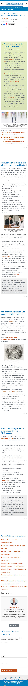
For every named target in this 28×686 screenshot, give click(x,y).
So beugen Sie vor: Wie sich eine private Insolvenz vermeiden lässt (13, 134)
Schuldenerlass (6, 480)
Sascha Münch (5, 18)
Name (3, 656)
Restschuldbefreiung (7, 438)
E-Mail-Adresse (5, 663)
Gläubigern (17, 274)
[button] (1, 24)
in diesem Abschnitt (15, 81)
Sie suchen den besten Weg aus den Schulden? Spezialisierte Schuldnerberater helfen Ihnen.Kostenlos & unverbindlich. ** (14, 682)
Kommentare (11, 24)
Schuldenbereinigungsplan (10, 391)
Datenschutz (14, 678)
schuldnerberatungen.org (7, 7)
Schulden (11, 321)
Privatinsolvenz (19, 7)
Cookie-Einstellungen (19, 679)
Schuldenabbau (10, 97)
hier (5, 61)
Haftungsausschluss (8, 679)
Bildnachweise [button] (14, 625)
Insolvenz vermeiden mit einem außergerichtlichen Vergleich (14, 138)
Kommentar (4, 642)
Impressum (7, 678)
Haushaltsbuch (6, 256)
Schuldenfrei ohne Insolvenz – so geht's (12, 563)
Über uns (20, 678)
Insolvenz (11, 59)
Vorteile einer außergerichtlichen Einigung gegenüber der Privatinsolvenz (14, 142)
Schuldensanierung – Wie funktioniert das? (13, 566)
